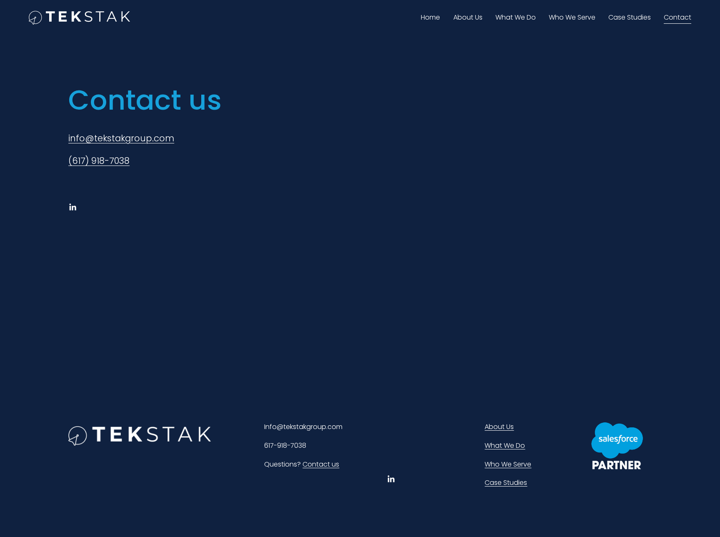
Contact (677, 17)
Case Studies (629, 17)
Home (430, 17)
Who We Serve (572, 17)
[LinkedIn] (72, 207)
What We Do (515, 17)
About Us (467, 17)
